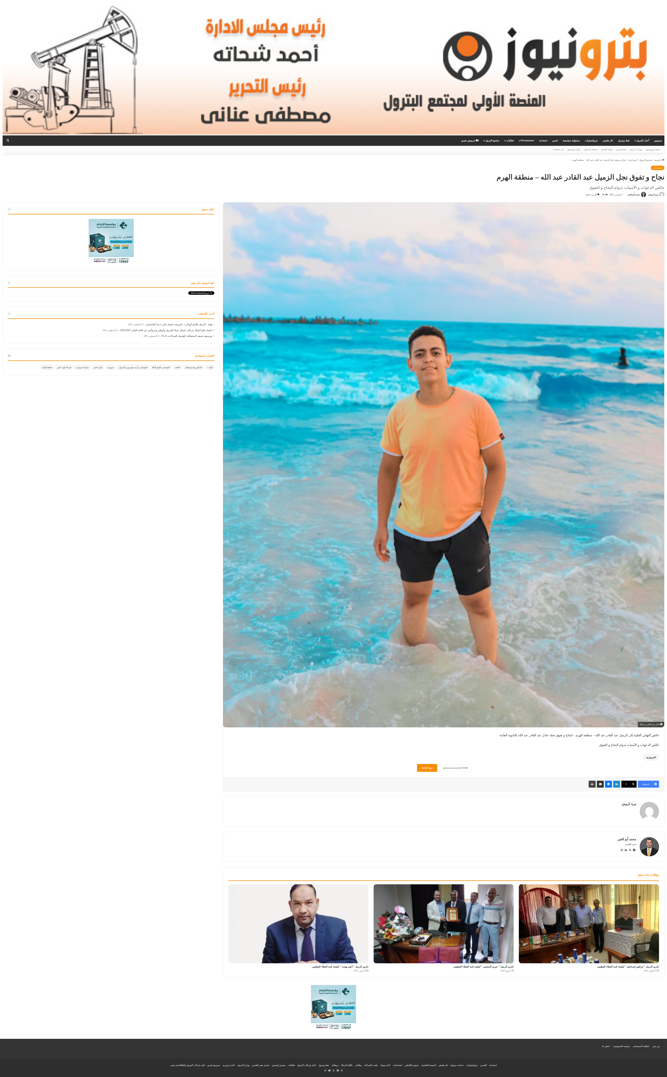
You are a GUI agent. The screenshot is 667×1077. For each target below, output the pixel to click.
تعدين (555, 140)
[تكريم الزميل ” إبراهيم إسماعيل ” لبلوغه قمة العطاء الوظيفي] (589, 923)
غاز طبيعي (608, 140)
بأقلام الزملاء (347, 1065)
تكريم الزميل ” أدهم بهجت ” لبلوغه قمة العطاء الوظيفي (340, 966)
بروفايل (335, 1065)
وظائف (358, 1065)
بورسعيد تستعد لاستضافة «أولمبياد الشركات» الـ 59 (186, 336)
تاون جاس (97, 367)
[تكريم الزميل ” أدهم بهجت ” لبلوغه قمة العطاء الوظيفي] (298, 923)
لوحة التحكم (606, 149)
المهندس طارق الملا (161, 367)
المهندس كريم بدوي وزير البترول (133, 367)
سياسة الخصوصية (621, 1046)
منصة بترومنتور (653, 149)
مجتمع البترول (492, 140)
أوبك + (209, 367)
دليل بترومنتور (573, 149)
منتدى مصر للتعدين (260, 1065)
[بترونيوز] (333, 68)
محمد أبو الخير (634, 194)
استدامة (543, 140)
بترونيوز (658, 140)
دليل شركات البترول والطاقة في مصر (187, 1065)
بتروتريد (650, 757)
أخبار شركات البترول (306, 1065)
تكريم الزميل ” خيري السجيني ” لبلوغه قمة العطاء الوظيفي (483, 966)
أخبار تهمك (385, 1065)
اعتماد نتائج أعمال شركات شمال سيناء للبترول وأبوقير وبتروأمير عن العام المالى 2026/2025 (166, 330)
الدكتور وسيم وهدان (193, 367)
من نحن (656, 1046)
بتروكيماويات (591, 140)
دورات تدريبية (636, 149)
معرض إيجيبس (279, 1065)
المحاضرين (621, 149)
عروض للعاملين (412, 1065)
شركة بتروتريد (82, 367)
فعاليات (510, 140)
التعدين (483, 1065)
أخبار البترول (642, 140)
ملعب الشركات (371, 1065)
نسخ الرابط (427, 767)
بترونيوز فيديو (469, 140)
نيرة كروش (653, 194)
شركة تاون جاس (64, 367)
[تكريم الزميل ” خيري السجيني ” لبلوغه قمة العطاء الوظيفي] (444, 923)
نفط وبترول (624, 140)
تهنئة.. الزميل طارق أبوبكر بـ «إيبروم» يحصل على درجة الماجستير (179, 324)
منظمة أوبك (47, 367)
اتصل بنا (606, 1046)
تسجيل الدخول (591, 149)
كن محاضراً (558, 149)
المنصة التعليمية (428, 1065)
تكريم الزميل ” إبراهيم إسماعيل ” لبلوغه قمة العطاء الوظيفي (628, 966)
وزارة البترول (243, 1065)
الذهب (177, 367)
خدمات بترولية (457, 1065)
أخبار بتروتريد (229, 1065)
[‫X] (630, 850)
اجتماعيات (632, 160)
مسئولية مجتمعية (571, 140)
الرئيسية (658, 160)
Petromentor (527, 140)
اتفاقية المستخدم (641, 1046)
